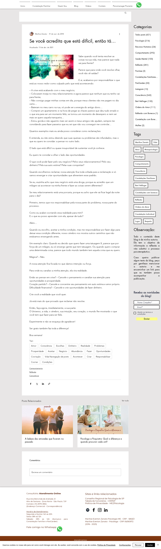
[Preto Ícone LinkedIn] (105, 509)
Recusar (138, 545)
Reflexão (32, 372)
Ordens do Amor (142, 207)
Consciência (46, 346)
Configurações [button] (125, 545)
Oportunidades (103, 351)
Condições (47, 362)
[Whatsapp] (139, 5)
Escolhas (60, 346)
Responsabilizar (103, 356)
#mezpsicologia (151, 149)
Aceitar (51, 351)
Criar (89, 356)
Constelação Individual (144, 214)
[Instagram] (99, 509)
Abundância (77, 351)
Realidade (85, 346)
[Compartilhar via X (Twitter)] (37, 384)
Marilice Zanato (141, 142)
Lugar (137, 221)
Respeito (148, 221)
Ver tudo (125, 400)
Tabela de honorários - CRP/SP (100, 501)
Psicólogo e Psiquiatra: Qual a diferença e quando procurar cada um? (101, 440)
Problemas (99, 346)
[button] (125, 13)
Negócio (63, 351)
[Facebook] (93, 509)
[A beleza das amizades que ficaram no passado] (47, 419)
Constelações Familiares (145, 178)
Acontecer (78, 356)
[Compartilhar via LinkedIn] (43, 384)
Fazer (89, 351)
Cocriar (34, 362)
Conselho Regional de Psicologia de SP (104, 498)
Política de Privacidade (106, 545)
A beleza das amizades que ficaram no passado (44, 440)
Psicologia (139, 156)
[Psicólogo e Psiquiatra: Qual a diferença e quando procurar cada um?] (103, 419)
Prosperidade (37, 351)
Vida (155, 142)
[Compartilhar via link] (49, 384)
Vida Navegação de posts (57, 356)
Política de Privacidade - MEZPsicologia (104, 503)
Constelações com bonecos (146, 192)
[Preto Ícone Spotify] (87, 509)
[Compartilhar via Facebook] (30, 384)
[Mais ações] (119, 33)
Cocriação (36, 356)
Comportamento (36, 368)
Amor (33, 346)
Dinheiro (72, 346)
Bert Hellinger (141, 185)
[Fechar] (157, 545)
